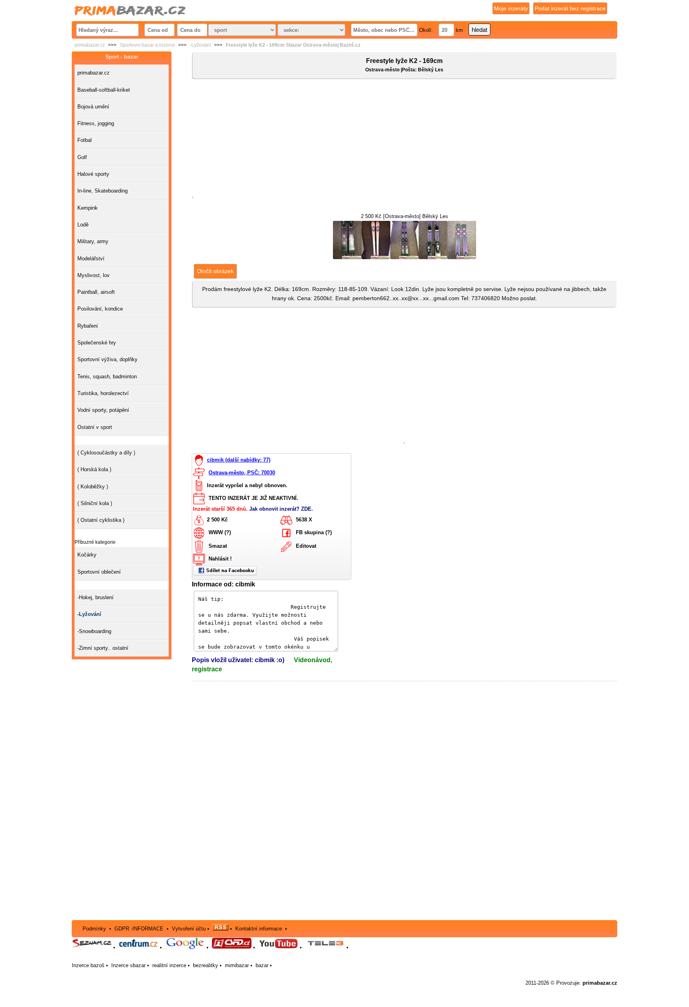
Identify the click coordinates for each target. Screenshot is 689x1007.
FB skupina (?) (314, 533)
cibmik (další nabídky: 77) (238, 460)
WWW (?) (220, 533)
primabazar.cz (90, 45)
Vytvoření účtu (189, 929)
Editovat (306, 546)
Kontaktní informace (258, 929)
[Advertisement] (404, 139)
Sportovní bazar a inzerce (147, 45)
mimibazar (237, 965)
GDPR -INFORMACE (139, 929)
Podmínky (94, 929)
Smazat (218, 546)
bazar (262, 965)
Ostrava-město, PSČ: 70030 (242, 473)
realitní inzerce (169, 965)
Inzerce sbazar (128, 965)
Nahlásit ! (220, 559)
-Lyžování (200, 45)
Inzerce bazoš (88, 965)
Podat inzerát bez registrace (570, 8)
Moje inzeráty (511, 8)
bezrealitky (205, 965)
